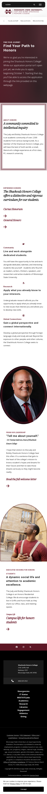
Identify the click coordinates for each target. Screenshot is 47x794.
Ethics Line (35, 735)
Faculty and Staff (13, 21)
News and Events (25, 21)
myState (8, 4)
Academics (23, 701)
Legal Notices (12, 738)
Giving (23, 716)
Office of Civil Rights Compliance (14, 762)
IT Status (23, 694)
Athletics (23, 713)
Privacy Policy (15, 784)
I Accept (23, 789)
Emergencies (23, 691)
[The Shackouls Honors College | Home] (23, 11)
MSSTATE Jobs (23, 697)
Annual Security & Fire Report (29, 738)
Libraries (24, 707)
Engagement (23, 710)
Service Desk (34, 775)
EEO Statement (25, 735)
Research (23, 704)
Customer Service (13, 735)
